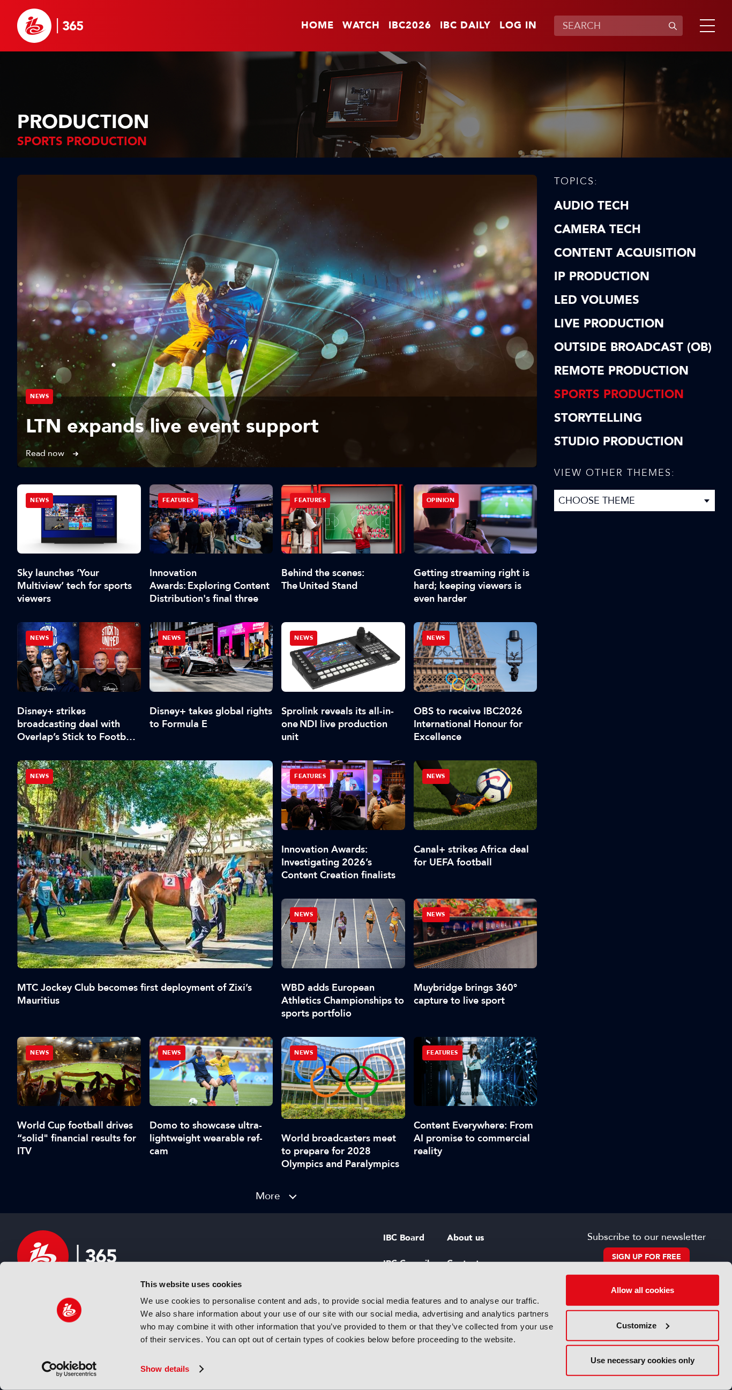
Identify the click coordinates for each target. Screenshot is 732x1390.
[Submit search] (672, 26)
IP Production (601, 276)
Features (178, 500)
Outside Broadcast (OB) (633, 347)
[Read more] (277, 321)
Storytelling (598, 418)
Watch (361, 25)
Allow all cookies (642, 1290)
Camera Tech (597, 229)
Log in (518, 25)
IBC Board (403, 1238)
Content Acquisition (625, 253)
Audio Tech (591, 206)
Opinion (441, 500)
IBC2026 (410, 25)
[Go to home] (50, 26)
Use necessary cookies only (642, 1360)
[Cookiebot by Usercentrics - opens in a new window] (69, 1369)
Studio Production (618, 442)
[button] (705, 25)
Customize (636, 1324)
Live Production (609, 324)
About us (465, 1238)
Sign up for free (646, 1257)
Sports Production (619, 394)
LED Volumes (596, 300)
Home (317, 25)
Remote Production (621, 371)
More (268, 1195)
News (39, 396)
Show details (164, 1368)
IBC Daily (465, 25)
